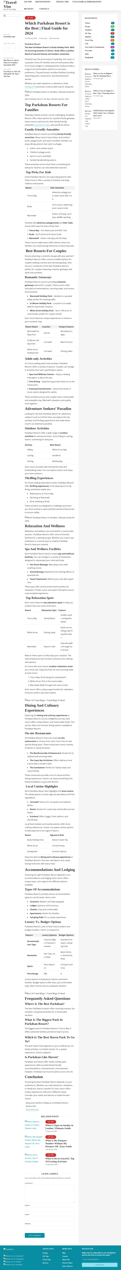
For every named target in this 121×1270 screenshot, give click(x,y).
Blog (63, 1253)
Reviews (28, 9)
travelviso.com (9, 37)
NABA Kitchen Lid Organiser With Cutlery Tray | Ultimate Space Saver (103, 113)
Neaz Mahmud (32, 1109)
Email (27, 1215)
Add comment (54, 38)
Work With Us (67, 1266)
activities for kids (42, 125)
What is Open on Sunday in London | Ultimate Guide (59, 1127)
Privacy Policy (67, 1263)
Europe (45, 1253)
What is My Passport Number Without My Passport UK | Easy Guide (58, 1143)
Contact (44, 9)
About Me (65, 1260)
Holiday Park (31, 86)
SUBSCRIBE (99, 1265)
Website (27, 1224)
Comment (29, 1183)
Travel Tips (47, 1260)
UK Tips (30, 18)
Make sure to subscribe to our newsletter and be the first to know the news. (99, 1254)
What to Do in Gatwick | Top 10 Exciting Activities (59, 1160)
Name (27, 1205)
